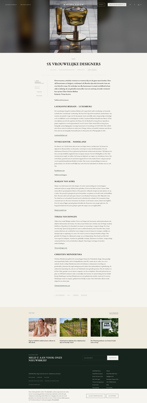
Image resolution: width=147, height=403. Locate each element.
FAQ (107, 385)
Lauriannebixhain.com (60, 135)
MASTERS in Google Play (52, 380)
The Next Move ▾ (25, 4)
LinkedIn (39, 91)
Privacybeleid (55, 400)
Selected (108, 371)
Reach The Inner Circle (97, 376)
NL (138, 4)
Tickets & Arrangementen (98, 382)
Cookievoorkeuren (34, 384)
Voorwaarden (109, 387)
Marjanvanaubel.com (60, 210)
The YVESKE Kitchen (111, 382)
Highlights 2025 (110, 376)
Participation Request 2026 (112, 379)
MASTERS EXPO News (111, 373)
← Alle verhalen (38, 81)
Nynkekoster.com (59, 170)
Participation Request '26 (117, 4)
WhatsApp (39, 95)
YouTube (46, 377)
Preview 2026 (95, 385)
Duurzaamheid (95, 387)
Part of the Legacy (96, 379)
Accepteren (112, 395)
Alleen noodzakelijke (96, 395)
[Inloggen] (130, 5)
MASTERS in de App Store (36, 380)
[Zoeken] (134, 4)
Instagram (32, 377)
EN (141, 4)
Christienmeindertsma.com (62, 285)
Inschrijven (112, 357)
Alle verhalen (113, 313)
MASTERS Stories (96, 371)
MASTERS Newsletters (97, 373)
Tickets (101, 4)
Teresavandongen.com (60, 248)
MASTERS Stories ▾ (11, 4)
